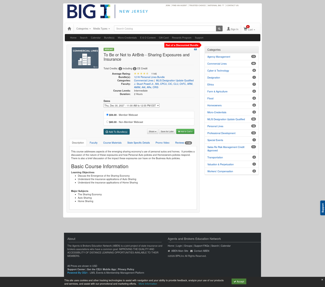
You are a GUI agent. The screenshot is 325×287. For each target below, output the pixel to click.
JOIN (168, 5)
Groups (188, 245)
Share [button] (152, 131)
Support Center (76, 269)
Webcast (109, 49)
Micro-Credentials (127, 37)
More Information (148, 283)
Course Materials (112, 142)
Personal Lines (215, 126)
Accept (240, 281)
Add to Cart (185, 131)
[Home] (69, 28)
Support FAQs (201, 245)
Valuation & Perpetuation (220, 164)
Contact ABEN (201, 250)
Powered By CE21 (77, 272)
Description (78, 142)
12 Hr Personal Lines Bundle (149, 77)
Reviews (183, 142)
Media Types (100, 28)
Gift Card (164, 37)
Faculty (94, 142)
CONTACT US (232, 5)
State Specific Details (138, 142)
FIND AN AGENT (179, 5)
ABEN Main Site (179, 250)
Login (179, 245)
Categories (82, 28)
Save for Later (167, 131)
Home (73, 37)
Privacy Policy (126, 269)
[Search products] (219, 28)
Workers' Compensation (220, 171)
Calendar (96, 37)
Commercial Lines (143, 80)
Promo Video (162, 142)
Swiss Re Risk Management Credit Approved (225, 148)
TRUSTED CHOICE (197, 5)
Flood (210, 98)
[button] (195, 49)
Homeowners (214, 105)
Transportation (215, 157)
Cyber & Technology (218, 70)
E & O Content (148, 37)
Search (84, 37)
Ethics (210, 84)
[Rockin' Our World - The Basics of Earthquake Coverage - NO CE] (85, 57)
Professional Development (221, 133)
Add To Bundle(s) (117, 131)
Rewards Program (181, 37)
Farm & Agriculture (217, 91)
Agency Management (218, 56)
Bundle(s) (109, 37)
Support (199, 37)
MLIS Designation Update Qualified (175, 80)
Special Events (215, 140)
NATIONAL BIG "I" (216, 5)
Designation (213, 77)
